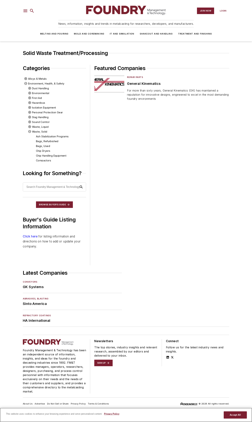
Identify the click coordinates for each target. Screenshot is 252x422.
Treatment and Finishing (195, 33)
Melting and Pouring (54, 33)
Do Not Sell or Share (58, 403)
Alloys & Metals (37, 78)
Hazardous (38, 102)
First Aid (37, 97)
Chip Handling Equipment (51, 155)
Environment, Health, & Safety (46, 83)
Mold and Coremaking (89, 33)
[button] (25, 10)
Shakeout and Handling (156, 33)
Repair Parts (135, 77)
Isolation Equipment (44, 107)
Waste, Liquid (40, 126)
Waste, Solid (39, 131)
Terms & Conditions (98, 403)
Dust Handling (40, 88)
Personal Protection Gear (47, 112)
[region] (126, 415)
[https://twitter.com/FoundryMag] (172, 357)
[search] (31, 10)
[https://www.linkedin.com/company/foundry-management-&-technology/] (167, 357)
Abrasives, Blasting (35, 298)
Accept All (235, 415)
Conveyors (30, 282)
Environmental (40, 93)
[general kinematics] (109, 84)
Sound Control (40, 122)
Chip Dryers (43, 150)
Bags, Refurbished (47, 141)
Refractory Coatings (37, 315)
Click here (30, 236)
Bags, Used (43, 146)
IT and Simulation (122, 33)
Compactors (43, 160)
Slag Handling (40, 117)
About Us (28, 403)
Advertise (40, 403)
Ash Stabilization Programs (52, 136)
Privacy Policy (78, 403)
